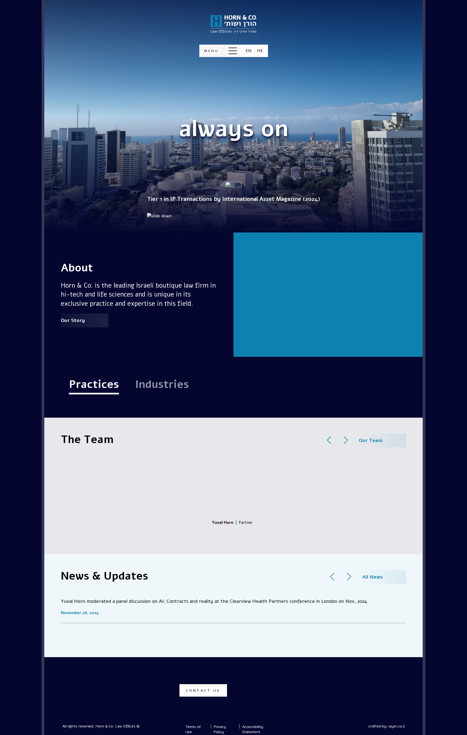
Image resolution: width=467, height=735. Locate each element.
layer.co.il (397, 726)
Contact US (203, 690)
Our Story (73, 320)
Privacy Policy (220, 729)
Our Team (371, 440)
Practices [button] (94, 384)
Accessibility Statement (252, 729)
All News (372, 577)
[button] (220, 51)
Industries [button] (162, 384)
